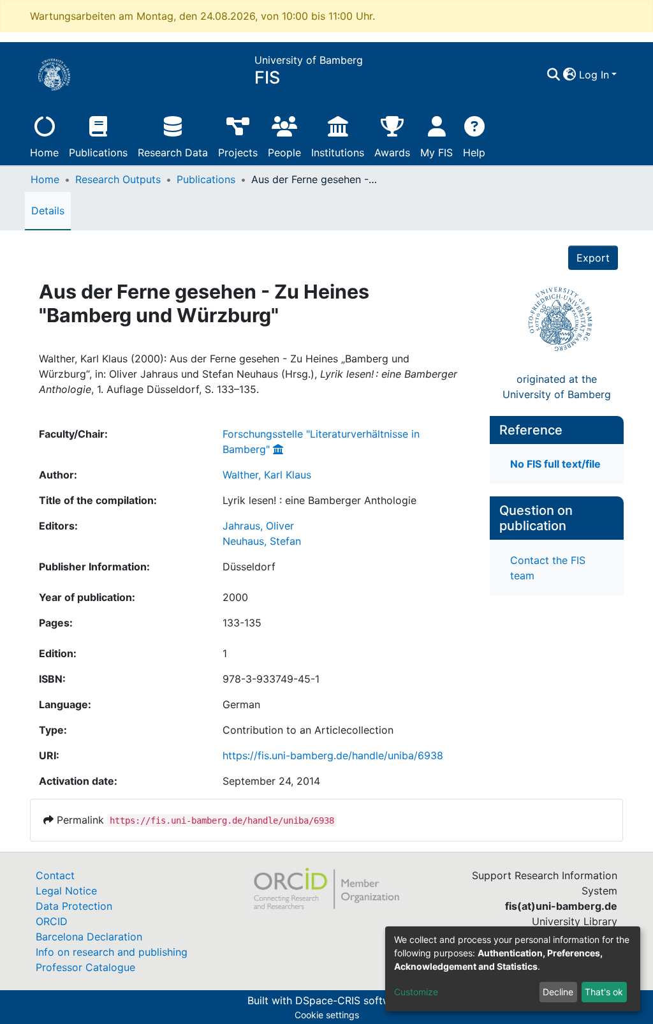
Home (44, 152)
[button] (570, 74)
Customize (416, 991)
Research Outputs (118, 179)
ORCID (52, 921)
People (284, 152)
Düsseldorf (249, 566)
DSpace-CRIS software (350, 1000)
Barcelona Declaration (89, 936)
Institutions (337, 152)
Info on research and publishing (111, 952)
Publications (98, 152)
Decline (558, 991)
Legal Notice (66, 890)
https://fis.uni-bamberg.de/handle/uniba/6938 (333, 755)
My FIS (436, 152)
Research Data (173, 152)
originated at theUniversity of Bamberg (557, 387)
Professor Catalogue (85, 967)
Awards (392, 152)
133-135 (242, 622)
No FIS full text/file (555, 463)
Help (474, 152)
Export (593, 257)
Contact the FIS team (547, 568)
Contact (55, 875)
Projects (238, 152)
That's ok (604, 991)
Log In (594, 74)
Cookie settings (327, 1014)
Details (47, 210)
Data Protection (74, 906)
